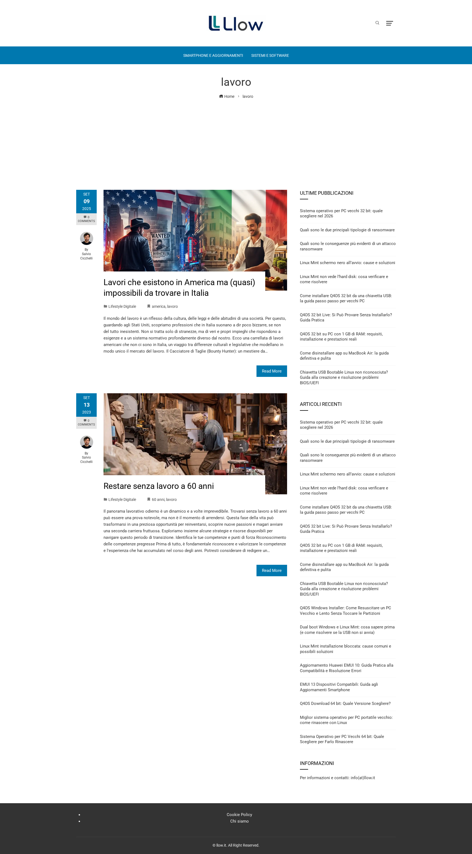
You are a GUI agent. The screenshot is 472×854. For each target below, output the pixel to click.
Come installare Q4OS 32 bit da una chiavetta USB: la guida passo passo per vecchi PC (346, 298)
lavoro (172, 306)
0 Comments (86, 219)
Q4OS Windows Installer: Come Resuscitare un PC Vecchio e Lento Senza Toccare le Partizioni (345, 610)
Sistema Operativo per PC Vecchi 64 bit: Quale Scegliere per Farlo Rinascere (342, 739)
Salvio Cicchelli (86, 256)
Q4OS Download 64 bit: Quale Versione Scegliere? (345, 703)
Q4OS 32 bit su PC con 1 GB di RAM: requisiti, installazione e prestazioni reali (341, 337)
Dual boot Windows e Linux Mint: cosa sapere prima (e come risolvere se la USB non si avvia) (347, 630)
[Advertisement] (236, 140)
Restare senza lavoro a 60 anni (159, 486)
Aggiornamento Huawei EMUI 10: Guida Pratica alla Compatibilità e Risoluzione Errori (346, 668)
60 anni (158, 499)
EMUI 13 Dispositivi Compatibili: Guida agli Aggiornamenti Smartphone (339, 687)
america (159, 306)
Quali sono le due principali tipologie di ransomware (347, 229)
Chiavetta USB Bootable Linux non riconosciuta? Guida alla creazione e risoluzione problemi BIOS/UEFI (344, 377)
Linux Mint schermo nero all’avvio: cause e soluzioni (347, 262)
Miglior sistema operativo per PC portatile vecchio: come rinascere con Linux (346, 720)
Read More (272, 371)
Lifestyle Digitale (122, 306)
